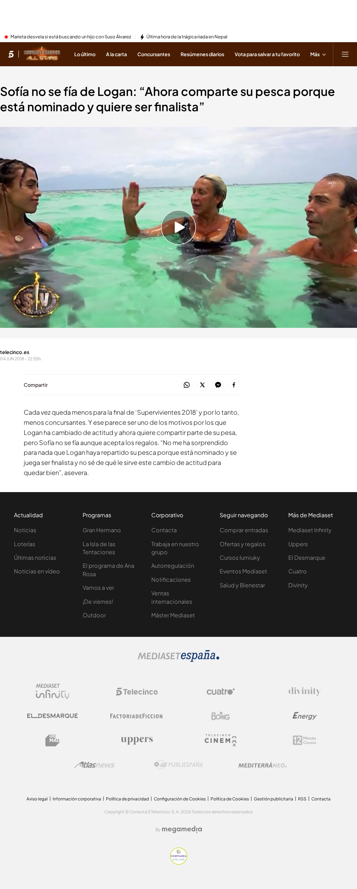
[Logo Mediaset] (178, 660)
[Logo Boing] (220, 716)
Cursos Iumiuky (240, 557)
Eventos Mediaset (243, 571)
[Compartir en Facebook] (234, 385)
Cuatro (297, 571)
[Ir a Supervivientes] (42, 54)
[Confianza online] (178, 862)
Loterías (24, 544)
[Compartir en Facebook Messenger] (218, 385)
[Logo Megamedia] (182, 829)
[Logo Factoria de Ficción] (136, 716)
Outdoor (94, 615)
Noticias (25, 530)
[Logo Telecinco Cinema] (221, 740)
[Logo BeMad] (52, 740)
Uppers (298, 544)
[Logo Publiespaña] (178, 765)
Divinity (298, 585)
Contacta (164, 530)
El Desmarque (306, 557)
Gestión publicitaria (273, 798)
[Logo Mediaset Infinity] (52, 691)
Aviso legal (37, 798)
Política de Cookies (230, 798)
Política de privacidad (127, 798)
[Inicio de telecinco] (11, 54)
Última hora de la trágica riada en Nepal (186, 37)
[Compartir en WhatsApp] (187, 385)
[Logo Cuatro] (221, 691)
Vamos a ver (98, 587)
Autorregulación (172, 565)
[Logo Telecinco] (137, 691)
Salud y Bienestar (242, 585)
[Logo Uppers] (136, 740)
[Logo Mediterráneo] (262, 765)
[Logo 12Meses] (304, 740)
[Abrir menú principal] (345, 54)
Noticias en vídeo (37, 571)
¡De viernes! (98, 601)
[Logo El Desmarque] (52, 716)
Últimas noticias (35, 557)
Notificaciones (171, 579)
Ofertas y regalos (242, 544)
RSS (302, 798)
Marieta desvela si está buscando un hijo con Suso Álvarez (70, 37)
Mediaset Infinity (310, 530)
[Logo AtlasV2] (94, 764)
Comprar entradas (244, 530)
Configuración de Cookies (180, 798)
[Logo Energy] (305, 716)
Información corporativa (77, 798)
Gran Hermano (102, 530)
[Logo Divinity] (305, 691)
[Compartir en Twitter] (202, 385)
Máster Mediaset (173, 615)
